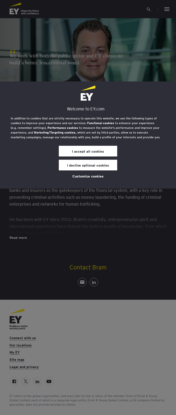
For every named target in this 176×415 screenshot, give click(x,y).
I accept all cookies (88, 151)
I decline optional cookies (88, 165)
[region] (88, 135)
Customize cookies (88, 176)
